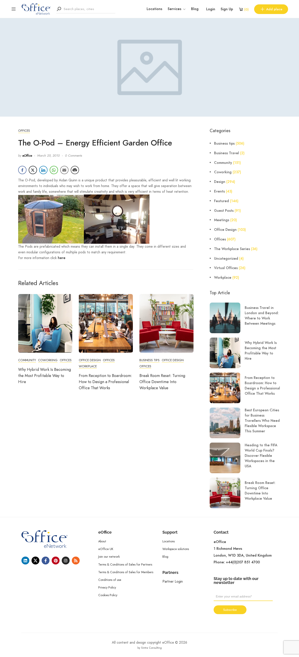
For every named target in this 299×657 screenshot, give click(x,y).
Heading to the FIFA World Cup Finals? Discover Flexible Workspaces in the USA (261, 456)
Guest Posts (224, 210)
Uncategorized (226, 258)
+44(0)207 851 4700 (243, 562)
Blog (195, 9)
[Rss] (76, 560)
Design (219, 181)
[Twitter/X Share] (33, 170)
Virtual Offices (226, 268)
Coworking (48, 360)
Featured (221, 201)
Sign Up (227, 9)
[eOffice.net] (36, 8)
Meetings (221, 220)
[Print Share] (75, 170)
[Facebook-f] (45, 560)
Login (210, 9)
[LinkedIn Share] (43, 170)
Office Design (90, 360)
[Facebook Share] (22, 170)
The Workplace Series (232, 249)
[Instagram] (66, 560)
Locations (154, 9)
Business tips (149, 360)
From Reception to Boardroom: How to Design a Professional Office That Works (105, 382)
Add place (274, 9)
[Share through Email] (64, 170)
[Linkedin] (25, 560)
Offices (24, 130)
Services (174, 9)
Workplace (88, 366)
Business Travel (226, 153)
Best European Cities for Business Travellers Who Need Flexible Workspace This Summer (262, 421)
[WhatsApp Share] (54, 170)
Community (27, 360)
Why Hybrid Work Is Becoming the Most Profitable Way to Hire (44, 376)
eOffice (27, 155)
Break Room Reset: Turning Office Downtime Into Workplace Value (162, 382)
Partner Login (172, 581)
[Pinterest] (56, 560)
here (61, 258)
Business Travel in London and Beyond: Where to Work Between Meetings (262, 315)
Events (219, 191)
